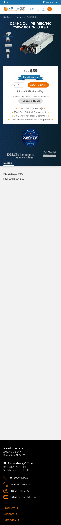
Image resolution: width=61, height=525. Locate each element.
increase (23, 85)
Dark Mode (52, 2)
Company (9, 520)
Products (9, 508)
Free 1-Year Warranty (29, 108)
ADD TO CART (38, 85)
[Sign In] (43, 9)
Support (8, 514)
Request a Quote (30, 101)
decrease (14, 85)
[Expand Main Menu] (56, 9)
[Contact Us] (32, 9)
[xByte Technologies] (14, 9)
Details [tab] (7, 163)
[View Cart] (37, 9)
